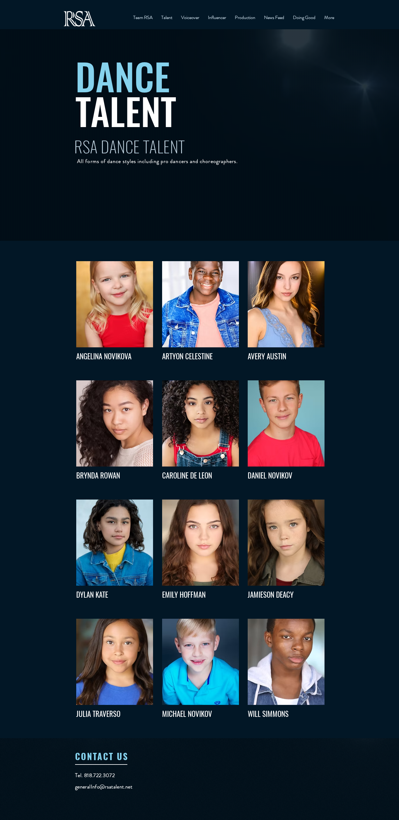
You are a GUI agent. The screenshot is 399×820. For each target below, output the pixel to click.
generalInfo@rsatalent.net (103, 786)
